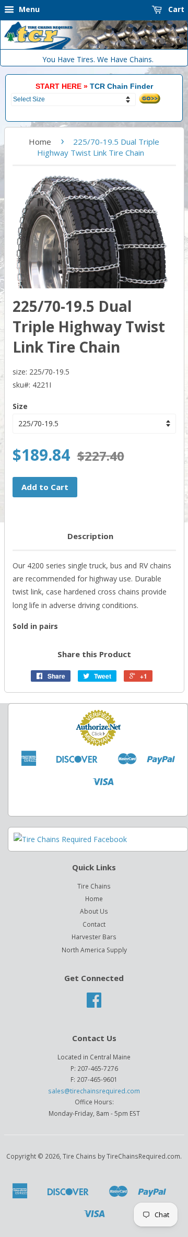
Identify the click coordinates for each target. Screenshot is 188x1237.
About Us (94, 911)
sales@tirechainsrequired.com (94, 1091)
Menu (28, 9)
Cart (175, 9)
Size (20, 406)
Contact (94, 924)
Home (40, 141)
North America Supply (94, 950)
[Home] (94, 47)
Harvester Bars (94, 936)
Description (90, 536)
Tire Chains (94, 886)
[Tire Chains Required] (70, 839)
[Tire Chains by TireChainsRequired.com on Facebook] (94, 1003)
